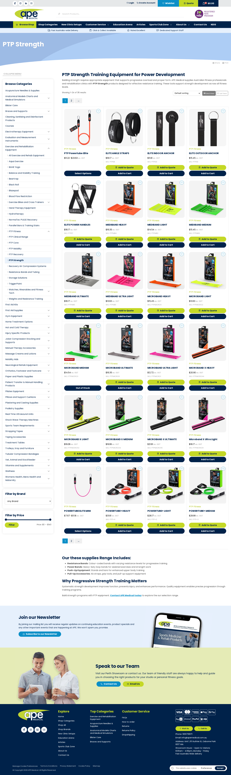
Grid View (210, 93)
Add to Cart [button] (124, 173)
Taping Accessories (15, 436)
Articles (61, 742)
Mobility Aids (11, 359)
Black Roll (14, 184)
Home (61, 716)
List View (223, 93)
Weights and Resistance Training (26, 298)
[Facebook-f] (15, 3)
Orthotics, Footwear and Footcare (23, 370)
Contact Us (63, 755)
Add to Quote (126, 167)
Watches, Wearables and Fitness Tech (26, 291)
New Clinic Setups (66, 733)
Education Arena (66, 738)
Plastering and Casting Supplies (21, 402)
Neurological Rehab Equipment (21, 365)
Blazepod (14, 190)
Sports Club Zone (66, 746)
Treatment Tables (15, 442)
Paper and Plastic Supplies (19, 376)
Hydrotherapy (16, 213)
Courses (9, 125)
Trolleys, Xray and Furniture (19, 448)
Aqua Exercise (16, 161)
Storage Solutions (18, 277)
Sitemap (96, 766)
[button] (208, 3)
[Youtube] (31, 3)
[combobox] (122, 14)
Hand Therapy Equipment (22, 207)
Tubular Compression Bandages (22, 453)
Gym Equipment (13, 316)
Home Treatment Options (19, 321)
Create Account (147, 2)
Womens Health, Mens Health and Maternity (23, 478)
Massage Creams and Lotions (20, 353)
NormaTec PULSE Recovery (23, 219)
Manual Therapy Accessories (20, 347)
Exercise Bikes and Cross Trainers (26, 202)
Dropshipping (128, 734)
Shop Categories (66, 720)
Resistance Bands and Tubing (24, 272)
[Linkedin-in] (26, 3)
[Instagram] (20, 3)
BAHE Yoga (14, 167)
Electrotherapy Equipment (19, 131)
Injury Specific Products (17, 333)
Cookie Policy (84, 766)
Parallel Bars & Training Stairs (24, 225)
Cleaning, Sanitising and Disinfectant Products (24, 118)
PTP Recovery (16, 254)
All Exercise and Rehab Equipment (26, 155)
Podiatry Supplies (14, 408)
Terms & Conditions (48, 766)
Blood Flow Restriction (20, 196)
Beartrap (13, 178)
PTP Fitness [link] (70, 148)
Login (131, 2)
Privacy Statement (68, 766)
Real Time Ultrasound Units (19, 414)
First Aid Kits (11, 304)
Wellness (10, 471)
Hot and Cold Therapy (16, 327)
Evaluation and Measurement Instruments (20, 139)
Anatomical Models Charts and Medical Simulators (21, 98)
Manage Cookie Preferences (25, 766)
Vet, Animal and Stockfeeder (20, 459)
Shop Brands (64, 729)
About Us (62, 750)
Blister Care (11, 105)
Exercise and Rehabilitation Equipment (19, 148)
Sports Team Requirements (19, 425)
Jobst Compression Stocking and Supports (22, 340)
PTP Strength (16, 260)
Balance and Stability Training (24, 173)
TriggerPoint (15, 283)
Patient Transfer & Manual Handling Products (24, 384)
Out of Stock (83, 388)
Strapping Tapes (14, 431)
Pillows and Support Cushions (20, 397)
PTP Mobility (15, 248)
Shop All (62, 725)
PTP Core (14, 242)
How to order (128, 722)
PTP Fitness (15, 231)
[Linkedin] (37, 730)
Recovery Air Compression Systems (27, 266)
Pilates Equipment (14, 391)
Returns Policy (128, 730)
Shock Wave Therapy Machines (21, 419)
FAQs (124, 717)
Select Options (83, 173)
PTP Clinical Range (18, 236)
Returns (125, 726)
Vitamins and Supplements (19, 465)
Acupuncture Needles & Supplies (22, 90)
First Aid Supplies (14, 310)
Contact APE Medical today (126, 595)
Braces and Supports (16, 111)
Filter (12, 524)
